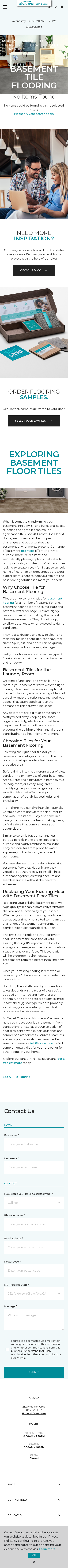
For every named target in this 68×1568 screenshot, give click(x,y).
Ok (34, 1555)
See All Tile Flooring (16, 1077)
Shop (11, 1487)
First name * (11, 1135)
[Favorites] (55, 7)
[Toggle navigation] (5, 7)
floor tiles (27, 550)
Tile (40, 40)
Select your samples (30, 420)
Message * (10, 1306)
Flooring (27, 40)
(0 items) (62, 7)
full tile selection (41, 1043)
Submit (34, 1372)
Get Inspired (17, 1502)
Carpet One (9, 40)
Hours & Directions (34, 1416)
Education (16, 1518)
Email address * (13, 1238)
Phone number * (14, 1215)
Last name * (11, 1158)
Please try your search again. (34, 114)
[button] (49, 7)
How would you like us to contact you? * (28, 1194)
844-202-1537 (34, 27)
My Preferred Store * (16, 1285)
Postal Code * (12, 1261)
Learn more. (47, 1549)
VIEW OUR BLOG (30, 270)
